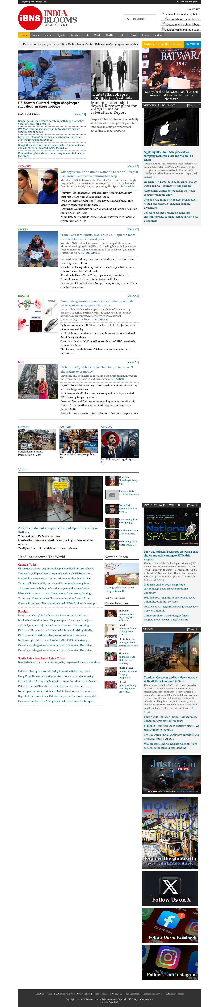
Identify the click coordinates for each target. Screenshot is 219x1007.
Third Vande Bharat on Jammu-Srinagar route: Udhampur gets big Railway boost (171, 719)
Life (87, 35)
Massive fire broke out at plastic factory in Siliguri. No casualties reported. (55, 542)
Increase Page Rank (109, 1002)
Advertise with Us (64, 994)
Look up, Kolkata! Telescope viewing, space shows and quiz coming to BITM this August (171, 556)
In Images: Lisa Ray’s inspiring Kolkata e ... (127, 617)
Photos (146, 35)
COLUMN (65, 427)
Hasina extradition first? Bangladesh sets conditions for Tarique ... (56, 701)
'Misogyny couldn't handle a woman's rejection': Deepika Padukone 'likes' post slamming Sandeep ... (99, 174)
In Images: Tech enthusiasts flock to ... (129, 646)
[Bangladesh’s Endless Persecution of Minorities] (37, 439)
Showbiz (75, 35)
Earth (109, 35)
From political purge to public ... (78, 454)
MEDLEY (23, 427)
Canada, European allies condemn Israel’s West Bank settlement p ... (57, 603)
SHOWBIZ (24, 166)
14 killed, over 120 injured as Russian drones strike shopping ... (55, 625)
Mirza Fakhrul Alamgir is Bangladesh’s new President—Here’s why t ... (59, 681)
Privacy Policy (83, 994)
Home (24, 35)
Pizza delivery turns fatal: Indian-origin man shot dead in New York (51, 154)
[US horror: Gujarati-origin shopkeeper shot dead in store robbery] (54, 75)
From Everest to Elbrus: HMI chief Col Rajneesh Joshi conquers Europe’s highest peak (97, 237)
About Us (39, 994)
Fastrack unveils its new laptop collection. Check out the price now (99, 413)
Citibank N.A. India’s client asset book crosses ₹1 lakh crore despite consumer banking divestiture (170, 204)
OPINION (106, 427)
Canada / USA (27, 565)
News (35, 35)
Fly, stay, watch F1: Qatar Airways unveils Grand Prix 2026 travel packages (171, 737)
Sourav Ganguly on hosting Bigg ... (128, 521)
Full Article (128, 187)
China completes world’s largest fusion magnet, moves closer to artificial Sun (166, 618)
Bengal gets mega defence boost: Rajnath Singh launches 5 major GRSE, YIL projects (51, 122)
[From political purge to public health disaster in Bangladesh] (78, 441)
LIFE (21, 362)
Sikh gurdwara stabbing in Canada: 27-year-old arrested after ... (55, 588)
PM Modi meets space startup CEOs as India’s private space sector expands (49, 130)
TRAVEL (148, 629)
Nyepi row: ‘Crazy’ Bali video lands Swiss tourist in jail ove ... (53, 615)
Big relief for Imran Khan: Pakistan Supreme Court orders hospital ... (58, 696)
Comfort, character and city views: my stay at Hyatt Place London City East (171, 680)
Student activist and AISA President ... (128, 494)
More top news (29, 114)
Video (158, 35)
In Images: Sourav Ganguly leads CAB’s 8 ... (128, 632)
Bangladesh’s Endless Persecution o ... (30, 453)
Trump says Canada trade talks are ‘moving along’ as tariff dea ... (55, 598)
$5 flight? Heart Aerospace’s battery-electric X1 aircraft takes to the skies (171, 728)
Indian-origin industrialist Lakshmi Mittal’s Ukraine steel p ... (54, 640)
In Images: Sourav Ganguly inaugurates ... (128, 674)
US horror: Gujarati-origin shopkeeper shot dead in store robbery (48, 105)
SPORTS (23, 230)
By (39, 455)
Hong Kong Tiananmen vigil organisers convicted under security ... (57, 676)
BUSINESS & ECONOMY (159, 106)
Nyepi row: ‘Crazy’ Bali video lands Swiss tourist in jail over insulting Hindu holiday (49, 138)
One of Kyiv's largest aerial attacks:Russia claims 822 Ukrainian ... (56, 645)
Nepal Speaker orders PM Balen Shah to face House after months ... (57, 691)
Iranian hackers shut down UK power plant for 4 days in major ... (55, 620)
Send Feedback (132, 994)
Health (121, 35)
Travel (133, 35)
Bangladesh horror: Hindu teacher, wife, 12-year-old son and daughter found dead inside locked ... (51, 146)
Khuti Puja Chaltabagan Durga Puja (128, 480)
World (97, 35)
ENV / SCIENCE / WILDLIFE (162, 505)
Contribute (192, 44)
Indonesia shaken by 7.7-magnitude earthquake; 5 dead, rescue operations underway (166, 589)
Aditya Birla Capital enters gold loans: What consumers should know (169, 193)
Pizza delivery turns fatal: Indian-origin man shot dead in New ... (56, 579)
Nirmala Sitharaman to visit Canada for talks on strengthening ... (55, 593)
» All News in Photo (115, 598)
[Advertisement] (171, 363)
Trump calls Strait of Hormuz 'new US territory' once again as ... (55, 583)
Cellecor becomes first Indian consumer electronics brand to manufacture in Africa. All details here (171, 217)
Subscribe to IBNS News (162, 44)
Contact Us (117, 994)
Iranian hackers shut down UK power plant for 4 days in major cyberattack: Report (114, 107)
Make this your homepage (187, 2)
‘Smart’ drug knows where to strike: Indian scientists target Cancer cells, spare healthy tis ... (97, 303)
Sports (61, 35)
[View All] (80, 114)
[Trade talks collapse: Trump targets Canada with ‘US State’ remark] (115, 71)
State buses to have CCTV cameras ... (128, 532)
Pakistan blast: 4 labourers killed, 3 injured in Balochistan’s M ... (55, 671)
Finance (48, 35)
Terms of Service (101, 994)
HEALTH (23, 296)
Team (50, 994)
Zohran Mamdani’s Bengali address (39, 536)
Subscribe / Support (175, 994)
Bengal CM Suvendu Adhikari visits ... (127, 509)
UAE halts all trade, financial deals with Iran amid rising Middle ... (56, 630)
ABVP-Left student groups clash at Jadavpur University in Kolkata (58, 530)
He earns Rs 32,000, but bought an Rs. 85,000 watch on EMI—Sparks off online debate (170, 184)
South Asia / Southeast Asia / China (41, 658)
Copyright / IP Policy (127, 999)
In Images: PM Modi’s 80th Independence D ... (120, 589)
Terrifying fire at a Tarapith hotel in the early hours (47, 548)
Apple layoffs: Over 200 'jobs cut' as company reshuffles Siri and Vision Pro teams (168, 156)
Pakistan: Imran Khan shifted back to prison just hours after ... (54, 686)
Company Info (146, 999)
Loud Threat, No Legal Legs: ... (118, 459)
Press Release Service (152, 994)
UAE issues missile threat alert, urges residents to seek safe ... (53, 635)
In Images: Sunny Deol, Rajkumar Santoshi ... (127, 689)
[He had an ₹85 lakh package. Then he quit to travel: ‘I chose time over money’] (38, 381)
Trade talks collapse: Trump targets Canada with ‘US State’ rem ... (112, 98)
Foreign (23, 612)
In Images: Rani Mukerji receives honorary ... (127, 660)
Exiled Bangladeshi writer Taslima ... (128, 543)
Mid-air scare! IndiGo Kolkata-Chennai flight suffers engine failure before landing (170, 746)
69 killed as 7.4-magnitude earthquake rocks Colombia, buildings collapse (169, 600)
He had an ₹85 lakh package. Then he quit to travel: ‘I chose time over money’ (96, 369)
